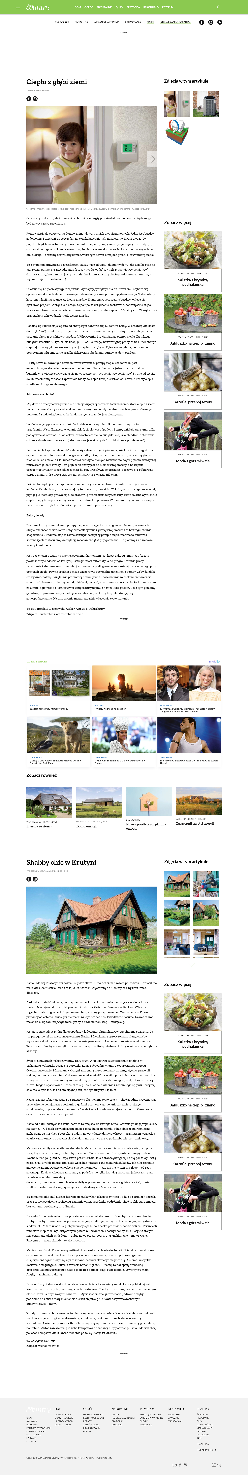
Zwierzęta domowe (150, 1414)
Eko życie (117, 1424)
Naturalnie (104, 7)
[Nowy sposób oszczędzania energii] (149, 801)
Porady (87, 1421)
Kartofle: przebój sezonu (192, 402)
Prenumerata (207, 1450)
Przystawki (203, 1418)
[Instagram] (210, 22)
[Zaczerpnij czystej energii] (199, 801)
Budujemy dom (134, 820)
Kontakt (31, 1441)
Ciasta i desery (205, 1428)
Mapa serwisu (33, 1435)
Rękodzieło (151, 7)
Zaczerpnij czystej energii (195, 823)
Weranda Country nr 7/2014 (193, 273)
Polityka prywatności (38, 1428)
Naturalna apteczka (123, 1418)
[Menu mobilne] (18, 7)
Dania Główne (205, 1424)
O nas (29, 1418)
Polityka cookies (35, 1431)
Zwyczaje (173, 1418)
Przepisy (167, 7)
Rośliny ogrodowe (93, 1418)
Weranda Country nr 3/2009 (191, 819)
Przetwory (203, 1434)
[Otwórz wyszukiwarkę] (219, 7)
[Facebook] (201, 22)
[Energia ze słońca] (49, 802)
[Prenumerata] (213, 1464)
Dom (78, 7)
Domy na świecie (64, 1418)
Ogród (89, 7)
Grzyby (144, 1421)
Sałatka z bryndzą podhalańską (193, 282)
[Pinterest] (219, 22)
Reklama (31, 1438)
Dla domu (117, 1421)
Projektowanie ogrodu (91, 1429)
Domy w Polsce (63, 1414)
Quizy (119, 7)
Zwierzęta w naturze (151, 1418)
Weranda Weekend (106, 22)
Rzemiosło (174, 1414)
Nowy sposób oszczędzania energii (146, 826)
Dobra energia (86, 826)
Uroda (115, 1414)
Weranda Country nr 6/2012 (91, 821)
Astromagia (133, 22)
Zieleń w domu (91, 1424)
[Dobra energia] (99, 802)
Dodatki (201, 1431)
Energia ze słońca (39, 826)
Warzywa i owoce (93, 1414)
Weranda (81, 22)
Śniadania (202, 1414)
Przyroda (133, 7)
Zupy (199, 1421)
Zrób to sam (175, 1421)
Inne (199, 1438)
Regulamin (32, 1424)
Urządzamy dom (64, 1421)
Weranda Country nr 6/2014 (41, 822)
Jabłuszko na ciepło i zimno (192, 343)
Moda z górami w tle (193, 461)
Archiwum (32, 1421)
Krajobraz (146, 1424)
